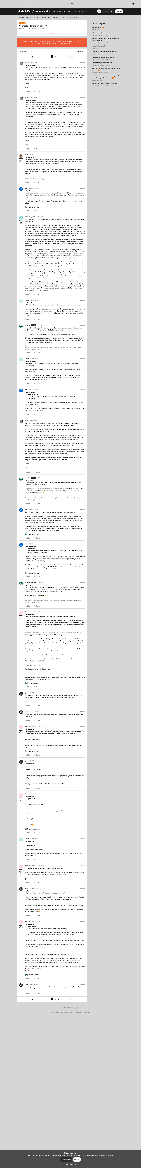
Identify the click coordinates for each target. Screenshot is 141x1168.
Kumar (27, 300)
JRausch (27, 217)
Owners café (95, 30)
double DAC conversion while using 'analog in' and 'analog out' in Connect (106, 77)
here (36, 330)
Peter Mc (27, 325)
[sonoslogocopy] (70, 4)
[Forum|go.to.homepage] (33, 11)
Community (20, 17)
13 (61, 56)
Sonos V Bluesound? (99, 46)
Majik (26, 62)
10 (52, 56)
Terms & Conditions (57, 1012)
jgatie (26, 693)
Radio (26, 4)
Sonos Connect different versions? (103, 57)
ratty (26, 188)
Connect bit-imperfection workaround (104, 51)
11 (55, 56)
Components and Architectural (49, 17)
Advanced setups (97, 80)
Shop (6, 4)
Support (19, 4)
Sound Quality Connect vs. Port (102, 63)
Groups (75, 11)
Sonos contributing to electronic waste (104, 83)
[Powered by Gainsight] (70, 1008)
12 (58, 56)
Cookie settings (69, 1012)
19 (67, 56)
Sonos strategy (97, 27)
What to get (95, 48)
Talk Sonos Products (32, 17)
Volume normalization (99, 33)
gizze (26, 612)
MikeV (26, 155)
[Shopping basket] (133, 4)
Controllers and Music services (101, 35)
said (55, 201)
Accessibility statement (82, 1012)
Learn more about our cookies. (104, 1155)
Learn (13, 4)
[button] (108, 11)
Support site (83, 11)
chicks (26, 711)
